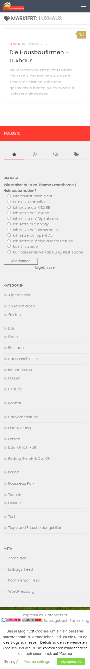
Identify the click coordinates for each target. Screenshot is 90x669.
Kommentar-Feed (24, 580)
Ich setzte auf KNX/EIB (31, 207)
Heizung (15, 389)
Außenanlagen (21, 306)
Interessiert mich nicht (32, 196)
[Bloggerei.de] (11, 620)
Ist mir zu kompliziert (31, 201)
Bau (11, 328)
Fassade (16, 347)
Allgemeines (19, 295)
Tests (13, 516)
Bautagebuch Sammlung (66, 620)
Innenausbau (20, 369)
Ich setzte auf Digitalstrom (36, 218)
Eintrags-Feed (20, 569)
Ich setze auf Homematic (35, 229)
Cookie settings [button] (37, 661)
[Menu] (84, 6)
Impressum (32, 615)
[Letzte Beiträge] (34, 155)
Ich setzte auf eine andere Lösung (43, 241)
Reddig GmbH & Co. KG (29, 458)
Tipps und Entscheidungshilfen (35, 527)
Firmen (15, 44)
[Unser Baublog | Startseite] (17, 6)
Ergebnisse (45, 267)
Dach (13, 336)
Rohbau (15, 403)
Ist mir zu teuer (26, 246)
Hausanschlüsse (23, 358)
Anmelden (17, 558)
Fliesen (14, 378)
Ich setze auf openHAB (33, 235)
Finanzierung (19, 427)
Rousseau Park (21, 483)
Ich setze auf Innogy (31, 224)
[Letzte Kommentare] (55, 155)
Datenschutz (56, 615)
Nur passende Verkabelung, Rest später (48, 252)
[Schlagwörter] (76, 155)
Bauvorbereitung (23, 417)
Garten (14, 314)
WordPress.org (21, 591)
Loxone (14, 502)
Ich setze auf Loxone (31, 212)
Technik (15, 494)
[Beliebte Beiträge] (14, 155)
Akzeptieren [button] (71, 661)
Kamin (14, 472)
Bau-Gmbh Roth (23, 447)
